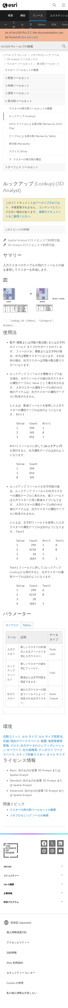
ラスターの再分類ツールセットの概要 (30, 108)
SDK (53, 24)
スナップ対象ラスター (30, 754)
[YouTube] (60, 851)
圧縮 (6, 741)
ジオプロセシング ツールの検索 (29, 815)
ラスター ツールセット (20, 63)
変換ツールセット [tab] (18, 78)
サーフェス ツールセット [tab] (23, 167)
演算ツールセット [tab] (18, 93)
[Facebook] (44, 843)
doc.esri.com (29, 37)
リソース (38, 15)
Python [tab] (27, 625)
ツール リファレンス (30, 24)
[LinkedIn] (60, 843)
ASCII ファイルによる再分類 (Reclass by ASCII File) (35, 126)
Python (42, 24)
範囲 (44, 741)
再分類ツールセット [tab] (20, 101)
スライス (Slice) (18, 151)
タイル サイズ (56, 754)
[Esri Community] (44, 851)
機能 (22, 15)
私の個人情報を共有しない (22, 993)
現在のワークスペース (24, 741)
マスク (14, 745)
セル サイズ (29, 736)
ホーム (5, 24)
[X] (52, 843)
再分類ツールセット (48, 63)
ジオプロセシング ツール (44, 55)
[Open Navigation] (63, 5)
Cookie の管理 (15, 983)
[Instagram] (52, 851)
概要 (10, 15)
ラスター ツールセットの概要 (22, 70)
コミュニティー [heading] (11, 875)
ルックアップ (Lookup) (22, 116)
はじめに (14, 24)
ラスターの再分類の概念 (27, 159)
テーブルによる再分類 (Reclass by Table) (32, 136)
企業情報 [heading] (8, 893)
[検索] (54, 5)
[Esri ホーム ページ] (10, 5)
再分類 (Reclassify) (19, 143)
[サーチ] (64, 46)
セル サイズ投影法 (51, 736)
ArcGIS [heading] (7, 866)
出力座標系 (30, 750)
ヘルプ (22, 24)
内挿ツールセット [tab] (18, 85)
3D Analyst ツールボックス (22, 59)
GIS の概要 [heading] (9, 884)
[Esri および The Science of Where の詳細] (11, 851)
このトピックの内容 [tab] (17, 229)
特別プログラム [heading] (11, 902)
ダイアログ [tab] (12, 625)
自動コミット (11, 736)
